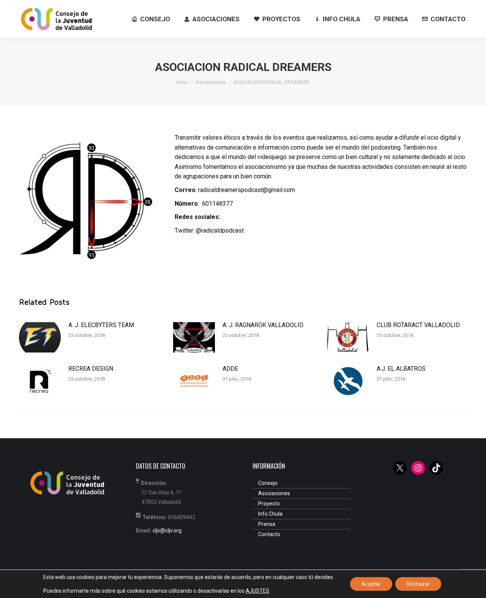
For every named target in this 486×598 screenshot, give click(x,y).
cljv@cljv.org (167, 530)
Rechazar (418, 584)
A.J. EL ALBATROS (401, 368)
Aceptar (371, 584)
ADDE (230, 368)
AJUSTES (257, 591)
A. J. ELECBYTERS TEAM (101, 325)
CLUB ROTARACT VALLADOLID (418, 325)
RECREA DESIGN (90, 368)
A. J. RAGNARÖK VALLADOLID (262, 325)
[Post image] (40, 337)
